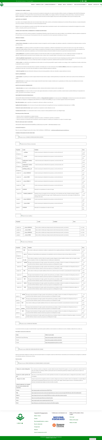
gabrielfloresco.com (51, 437)
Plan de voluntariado (38, 424)
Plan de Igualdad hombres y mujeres (41, 421)
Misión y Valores (37, 415)
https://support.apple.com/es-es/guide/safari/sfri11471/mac (42, 400)
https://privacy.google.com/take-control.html (53, 337)
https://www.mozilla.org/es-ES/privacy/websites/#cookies (42, 397)
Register (32, 1)
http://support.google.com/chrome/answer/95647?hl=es (42, 390)
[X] (17, 423)
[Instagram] (20, 423)
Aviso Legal (72, 417)
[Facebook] (18, 423)
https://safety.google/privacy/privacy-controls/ (53, 342)
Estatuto (35, 418)
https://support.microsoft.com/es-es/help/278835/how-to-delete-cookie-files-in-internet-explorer (49, 395)
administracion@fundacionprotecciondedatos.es (60, 130)
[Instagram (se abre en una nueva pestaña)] (84, 1)
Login (29, 1)
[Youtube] (22, 423)
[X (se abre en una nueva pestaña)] (80, 1)
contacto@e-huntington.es (22, 1)
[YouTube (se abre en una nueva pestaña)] (85, 1)
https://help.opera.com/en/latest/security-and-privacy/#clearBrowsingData (45, 402)
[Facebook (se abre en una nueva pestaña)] (82, 1)
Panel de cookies (19, 358)
